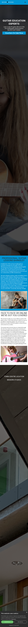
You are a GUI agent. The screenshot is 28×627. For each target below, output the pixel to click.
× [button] (26, 612)
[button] (25, 2)
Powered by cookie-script (14, 625)
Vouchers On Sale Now (14, 33)
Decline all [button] (20, 621)
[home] (7, 1)
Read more (13, 619)
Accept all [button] (7, 621)
